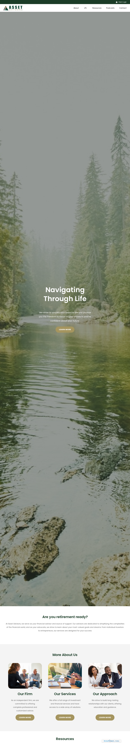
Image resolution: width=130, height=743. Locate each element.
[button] (76, 8)
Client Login (122, 2)
